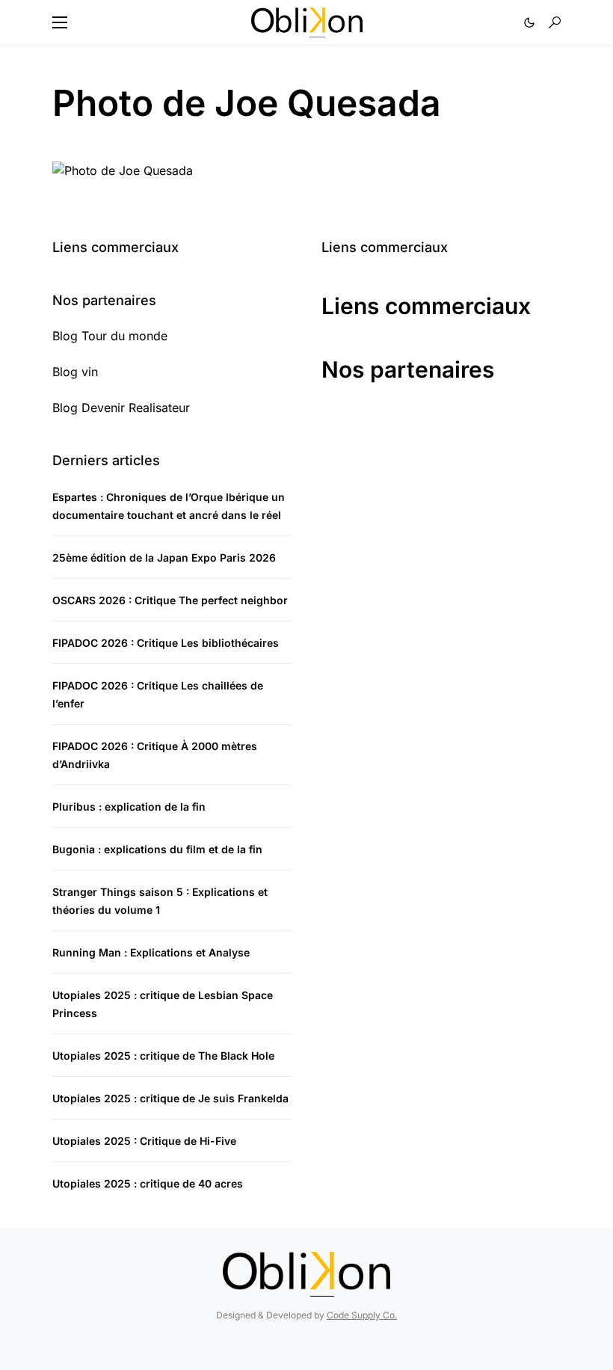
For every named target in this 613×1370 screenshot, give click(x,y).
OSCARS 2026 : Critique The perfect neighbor (170, 600)
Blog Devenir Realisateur (121, 407)
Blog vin (75, 371)
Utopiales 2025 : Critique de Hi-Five (144, 1140)
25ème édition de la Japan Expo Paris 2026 (164, 557)
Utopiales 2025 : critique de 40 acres (147, 1183)
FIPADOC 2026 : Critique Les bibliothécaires (165, 642)
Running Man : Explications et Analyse (151, 952)
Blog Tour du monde (109, 335)
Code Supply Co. (362, 1315)
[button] (59, 22)
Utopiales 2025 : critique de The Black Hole (163, 1055)
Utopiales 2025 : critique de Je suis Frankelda (170, 1098)
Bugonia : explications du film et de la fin (157, 849)
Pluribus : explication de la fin (129, 806)
